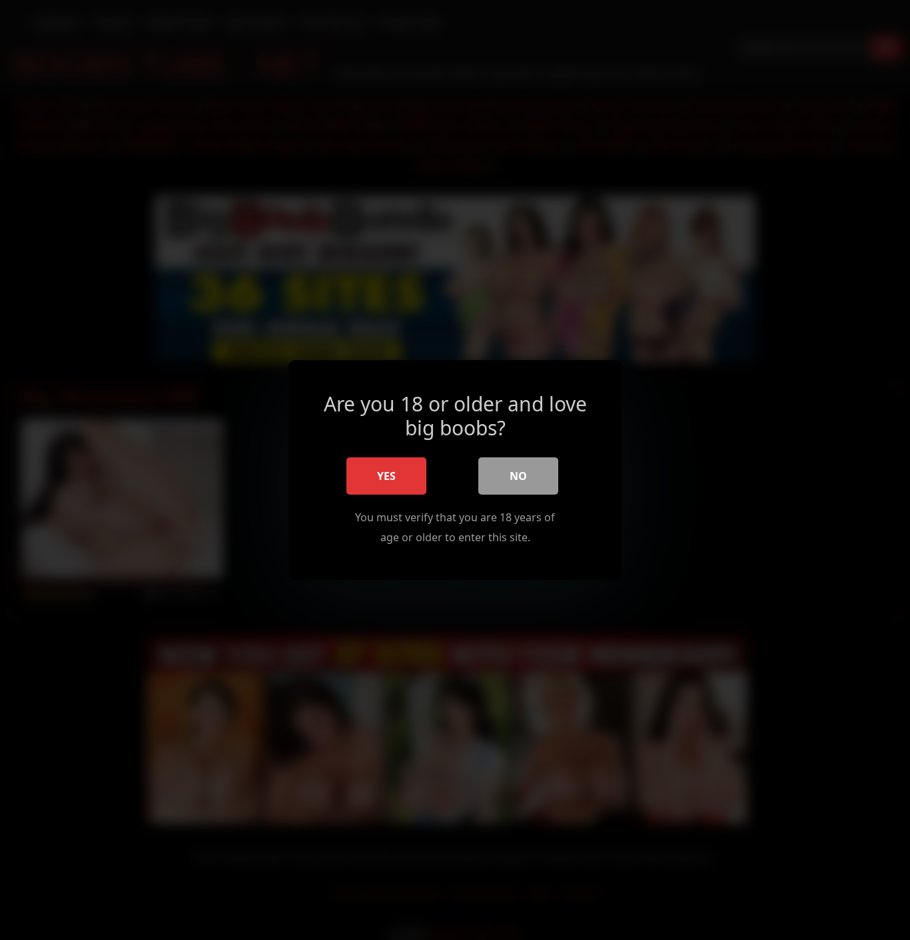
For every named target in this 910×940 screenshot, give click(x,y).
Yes (386, 476)
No (518, 476)
